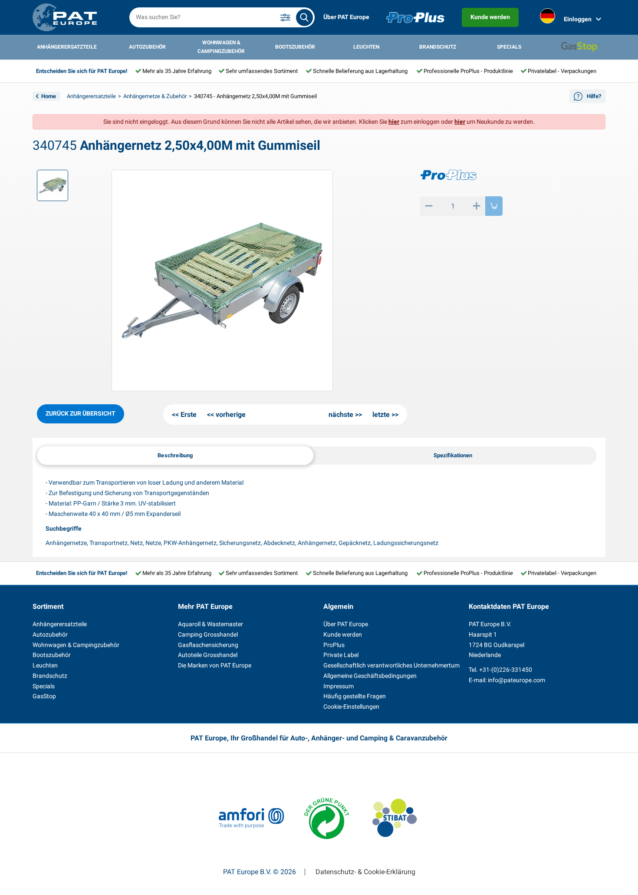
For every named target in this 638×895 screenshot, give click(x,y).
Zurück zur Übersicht (80, 413)
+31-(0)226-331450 (505, 669)
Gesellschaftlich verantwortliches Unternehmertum (391, 665)
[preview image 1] (52, 185)
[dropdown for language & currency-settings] (547, 17)
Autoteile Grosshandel (207, 654)
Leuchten (366, 47)
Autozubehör (147, 47)
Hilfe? (594, 96)
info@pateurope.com (516, 680)
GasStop (44, 696)
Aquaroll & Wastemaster (210, 624)
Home (48, 96)
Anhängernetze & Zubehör (155, 96)
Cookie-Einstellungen (351, 706)
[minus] (428, 206)
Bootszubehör (295, 47)
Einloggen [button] (578, 19)
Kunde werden (490, 16)
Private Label (340, 654)
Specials (509, 47)
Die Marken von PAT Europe (214, 665)
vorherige (231, 414)
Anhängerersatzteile (67, 47)
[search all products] (304, 17)
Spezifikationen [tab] (453, 455)
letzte (381, 414)
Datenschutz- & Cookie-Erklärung (365, 872)
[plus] (476, 206)
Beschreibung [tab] (175, 455)
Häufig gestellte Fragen (354, 696)
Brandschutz (437, 47)
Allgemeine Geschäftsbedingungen (370, 675)
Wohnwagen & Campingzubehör (221, 47)
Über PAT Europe (346, 16)
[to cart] (494, 206)
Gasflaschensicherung (208, 644)
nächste (341, 414)
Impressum (338, 686)
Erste (189, 414)
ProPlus (334, 644)
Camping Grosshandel (208, 634)
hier (393, 121)
